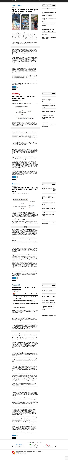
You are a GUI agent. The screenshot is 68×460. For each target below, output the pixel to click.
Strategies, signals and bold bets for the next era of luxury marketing (49, 38)
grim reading (32, 221)
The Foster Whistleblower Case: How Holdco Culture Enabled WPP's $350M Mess (48, 15)
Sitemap (34, 451)
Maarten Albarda (15, 193)
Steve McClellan (15, 100)
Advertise (50, 0)
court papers (21, 137)
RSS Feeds (30, 451)
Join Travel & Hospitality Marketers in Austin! (49, 124)
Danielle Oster (15, 13)
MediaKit (22, 451)
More (37, 0)
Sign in (43, 0)
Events (26, 0)
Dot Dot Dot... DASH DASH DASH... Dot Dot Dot (48, 105)
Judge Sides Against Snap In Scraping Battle (48, 23)
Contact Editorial (26, 451)
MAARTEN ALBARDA (44, 188)
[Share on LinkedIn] (15, 87)
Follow (54, 0)
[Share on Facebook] (13, 87)
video (34, 80)
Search (40, 1)
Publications (22, 0)
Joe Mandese (15, 291)
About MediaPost (18, 451)
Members (33, 0)
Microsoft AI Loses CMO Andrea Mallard (48, 31)
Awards (30, 0)
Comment (14, 89)
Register (46, 0)
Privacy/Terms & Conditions (39, 451)
